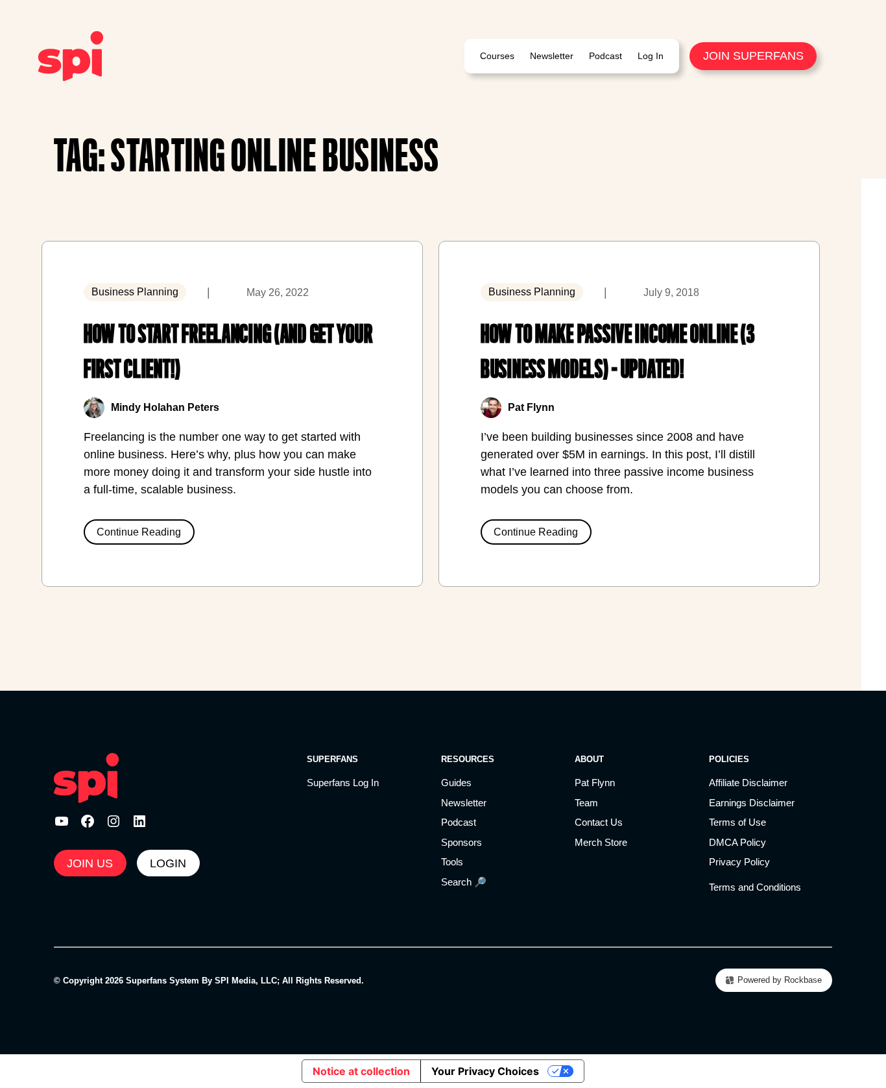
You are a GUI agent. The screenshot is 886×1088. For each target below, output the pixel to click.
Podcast (458, 822)
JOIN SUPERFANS (753, 55)
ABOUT (589, 759)
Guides (456, 782)
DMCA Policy (737, 842)
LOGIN (168, 863)
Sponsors (461, 842)
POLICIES (729, 759)
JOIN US (90, 863)
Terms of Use (737, 822)
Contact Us (599, 822)
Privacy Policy (739, 861)
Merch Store (601, 842)
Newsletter (463, 802)
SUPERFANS (332, 759)
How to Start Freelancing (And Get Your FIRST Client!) (228, 351)
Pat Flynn (595, 782)
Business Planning (134, 291)
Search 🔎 (463, 881)
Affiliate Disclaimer (748, 782)
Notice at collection (361, 1071)
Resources (467, 759)
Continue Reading (139, 532)
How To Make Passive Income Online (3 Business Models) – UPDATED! (618, 351)
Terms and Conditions (755, 887)
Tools (452, 861)
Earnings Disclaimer (752, 802)
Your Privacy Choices (485, 1071)
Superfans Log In (343, 782)
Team (586, 802)
